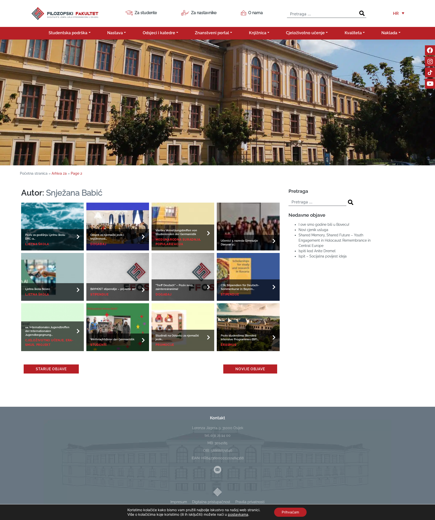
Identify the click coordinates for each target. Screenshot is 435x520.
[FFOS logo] (65, 13)
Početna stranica (34, 173)
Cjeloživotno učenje (305, 32)
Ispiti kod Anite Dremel (317, 251)
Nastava (115, 32)
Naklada (389, 32)
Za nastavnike (203, 12)
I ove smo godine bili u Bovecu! (324, 224)
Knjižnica (257, 32)
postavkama (238, 514)
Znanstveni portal (212, 32)
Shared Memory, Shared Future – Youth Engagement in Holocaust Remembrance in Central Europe (335, 240)
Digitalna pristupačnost (211, 502)
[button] (398, 13)
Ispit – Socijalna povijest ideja (323, 256)
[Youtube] (430, 84)
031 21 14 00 (221, 435)
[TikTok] (430, 72)
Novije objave (250, 369)
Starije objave (51, 369)
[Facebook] (430, 50)
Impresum (178, 502)
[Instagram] (430, 61)
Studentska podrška (68, 32)
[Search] (362, 13)
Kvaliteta (353, 32)
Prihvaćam (290, 512)
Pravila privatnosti (250, 502)
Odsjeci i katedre (159, 32)
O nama (255, 12)
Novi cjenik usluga (313, 230)
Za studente (146, 12)
